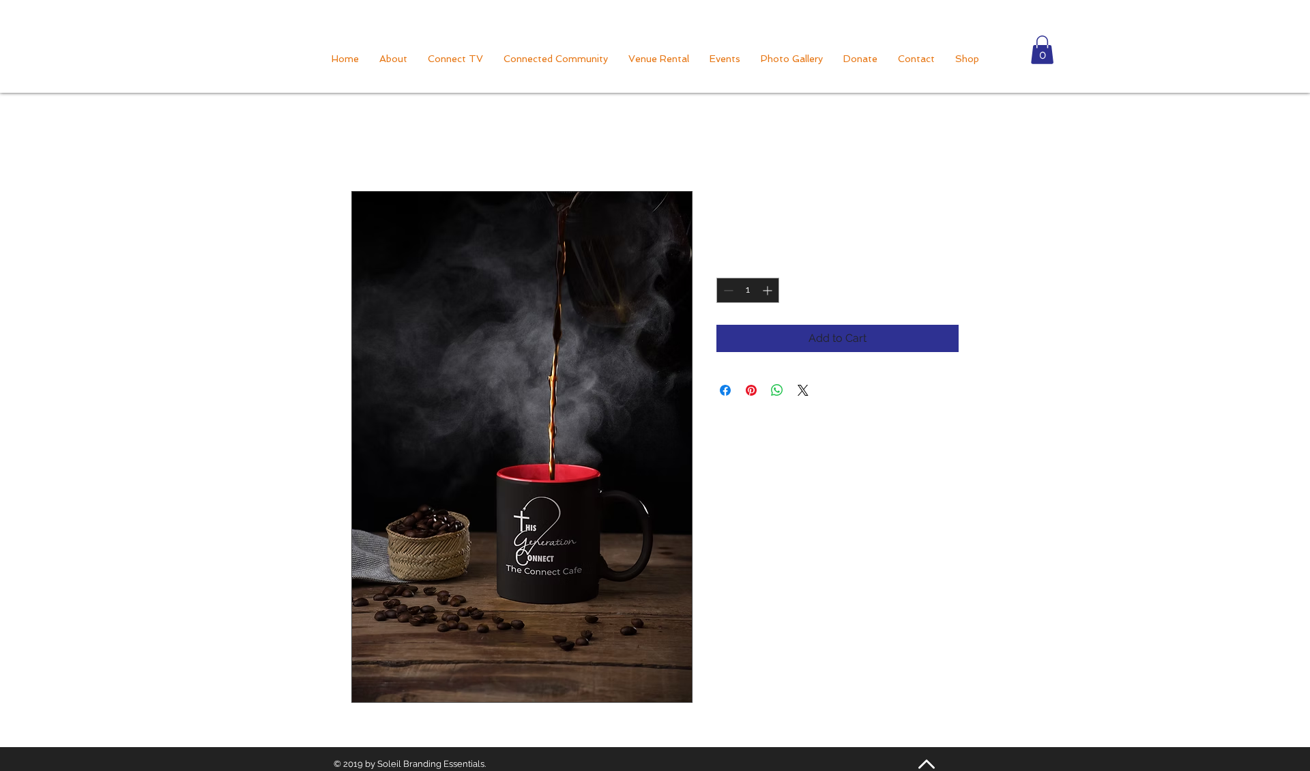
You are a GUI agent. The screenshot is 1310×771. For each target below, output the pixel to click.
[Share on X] (803, 390)
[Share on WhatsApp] (777, 390)
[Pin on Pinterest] (751, 390)
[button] (1042, 49)
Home (367, 141)
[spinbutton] (748, 290)
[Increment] (768, 290)
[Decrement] (727, 290)
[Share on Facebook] (725, 390)
